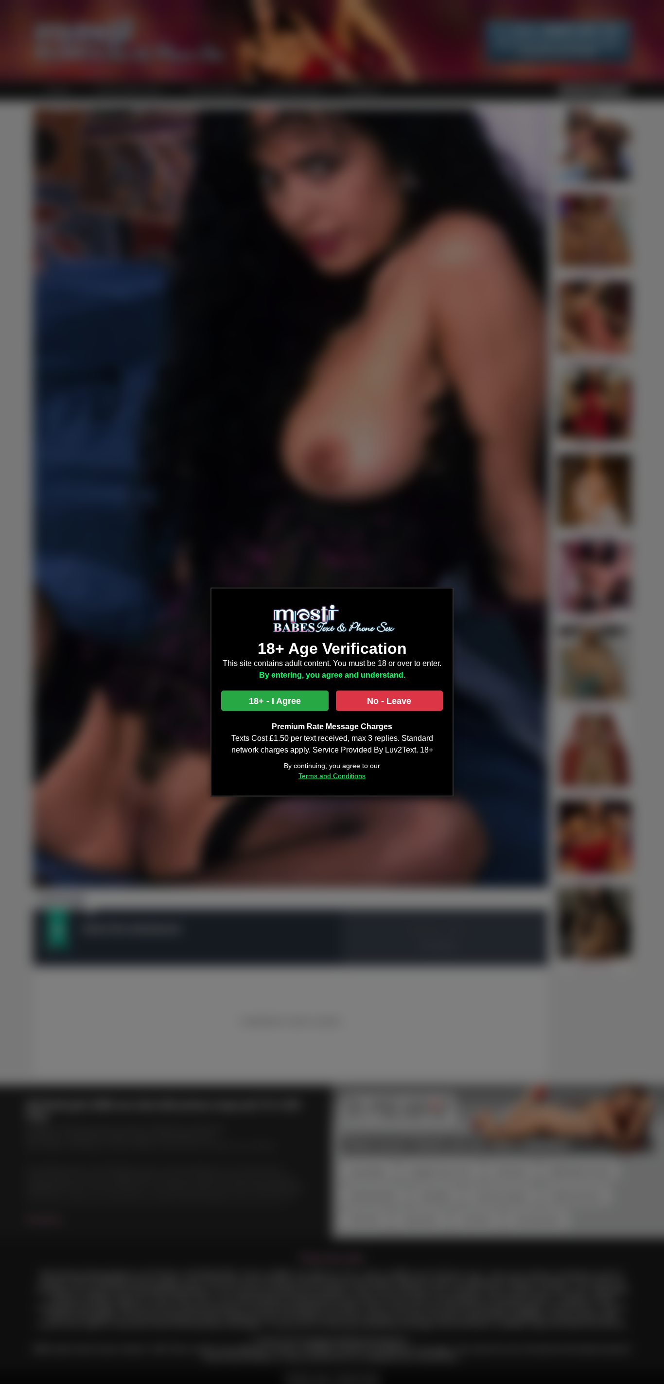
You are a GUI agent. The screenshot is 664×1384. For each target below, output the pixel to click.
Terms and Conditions (332, 776)
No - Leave (389, 701)
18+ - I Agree (275, 701)
